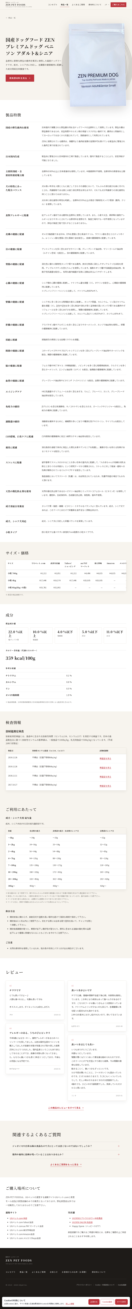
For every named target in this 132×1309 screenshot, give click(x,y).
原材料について (95, 4)
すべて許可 (121, 1301)
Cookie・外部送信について (104, 1285)
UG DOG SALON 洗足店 (82, 1222)
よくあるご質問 (78, 4)
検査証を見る (105, 759)
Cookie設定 (122, 1285)
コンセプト (52, 4)
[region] (66, 575)
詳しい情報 (70, 1303)
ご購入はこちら (118, 4)
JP (106, 4)
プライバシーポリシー (84, 1285)
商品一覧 (64, 4)
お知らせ (54, 1272)
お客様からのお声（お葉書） (75, 1272)
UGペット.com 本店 (18, 1218)
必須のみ (94, 1301)
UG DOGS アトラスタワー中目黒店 (87, 1218)
